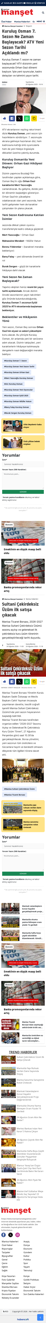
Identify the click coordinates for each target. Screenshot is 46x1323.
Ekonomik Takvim (10, 1294)
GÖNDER (23, 492)
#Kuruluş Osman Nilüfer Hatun (17, 401)
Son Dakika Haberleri (34, 1294)
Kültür (27, 1256)
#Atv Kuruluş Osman (13, 384)
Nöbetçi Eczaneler (10, 1297)
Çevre (4, 1263)
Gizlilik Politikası (31, 1279)
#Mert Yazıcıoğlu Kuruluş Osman (18, 378)
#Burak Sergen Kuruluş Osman (17, 413)
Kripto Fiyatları (9, 1290)
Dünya (27, 1245)
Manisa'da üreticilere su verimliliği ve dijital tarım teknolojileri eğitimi (32, 1038)
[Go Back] (40, 1317)
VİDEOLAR (30, 3)
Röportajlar (7, 1248)
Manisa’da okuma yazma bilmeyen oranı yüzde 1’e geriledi (32, 922)
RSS (6, 1311)
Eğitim (5, 1266)
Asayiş (27, 1241)
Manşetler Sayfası (10, 1283)
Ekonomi (28, 1248)
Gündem (28, 1252)
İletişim (27, 1283)
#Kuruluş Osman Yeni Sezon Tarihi (19, 366)
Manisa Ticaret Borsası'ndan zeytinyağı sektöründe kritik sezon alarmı (32, 1025)
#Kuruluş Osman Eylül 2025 (16, 395)
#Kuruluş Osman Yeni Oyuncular (18, 389)
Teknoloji (28, 1270)
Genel (4, 1259)
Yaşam (27, 1266)
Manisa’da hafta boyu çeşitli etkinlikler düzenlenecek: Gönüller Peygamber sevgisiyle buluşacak (32, 936)
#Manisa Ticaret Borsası (14, 795)
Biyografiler (7, 1256)
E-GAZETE (19, 3)
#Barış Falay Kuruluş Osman (16, 407)
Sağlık (5, 1270)
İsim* (4, 459)
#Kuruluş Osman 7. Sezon (15, 360)
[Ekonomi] (23, 533)
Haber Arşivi (29, 1287)
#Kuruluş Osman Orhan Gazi (16, 372)
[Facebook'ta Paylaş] (12, 118)
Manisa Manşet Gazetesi (13, 26)
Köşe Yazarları (8, 1276)
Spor (26, 1263)
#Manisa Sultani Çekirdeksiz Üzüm (19, 789)
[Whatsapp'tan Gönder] (27, 118)
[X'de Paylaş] (19, 118)
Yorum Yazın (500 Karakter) (14, 469)
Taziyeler (6, 1252)
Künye (27, 1276)
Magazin (29, 26)
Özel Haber (6, 21)
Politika (27, 1259)
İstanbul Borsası (9, 1287)
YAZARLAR (8, 3)
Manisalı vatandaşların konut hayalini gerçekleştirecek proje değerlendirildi (32, 909)
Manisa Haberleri (22, 21)
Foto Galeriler (8, 1279)
